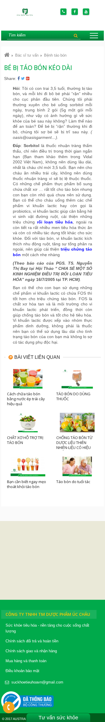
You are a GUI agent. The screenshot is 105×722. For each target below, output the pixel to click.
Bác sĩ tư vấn (26, 55)
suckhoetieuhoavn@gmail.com (37, 682)
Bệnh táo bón (55, 55)
